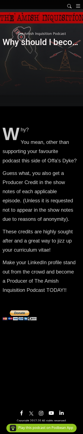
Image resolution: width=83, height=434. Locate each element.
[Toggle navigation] (78, 6)
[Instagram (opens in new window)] (41, 413)
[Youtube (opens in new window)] (51, 413)
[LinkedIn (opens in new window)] (61, 413)
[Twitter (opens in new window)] (31, 413)
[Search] (69, 6)
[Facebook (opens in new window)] (21, 413)
